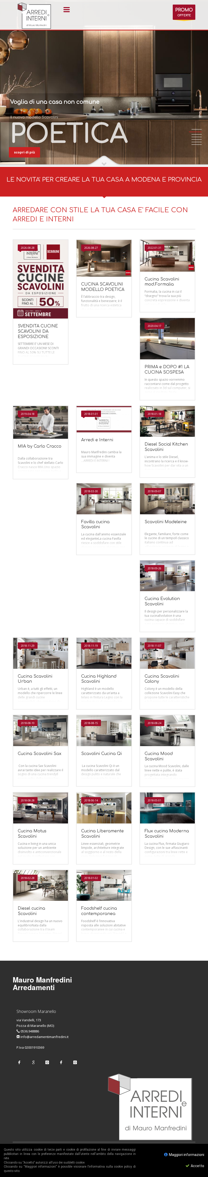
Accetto (197, 1166)
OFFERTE (184, 12)
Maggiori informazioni (186, 1155)
